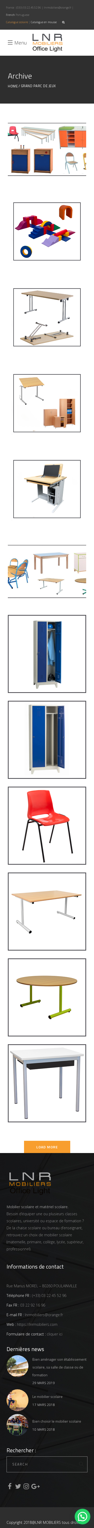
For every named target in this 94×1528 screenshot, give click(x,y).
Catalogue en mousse (44, 22)
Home (13, 86)
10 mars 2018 (43, 1429)
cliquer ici (54, 1334)
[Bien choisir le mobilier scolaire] (17, 1425)
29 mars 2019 (43, 1383)
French (10, 15)
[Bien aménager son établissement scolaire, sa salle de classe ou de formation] (17, 1366)
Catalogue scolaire (17, 22)
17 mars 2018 (43, 1405)
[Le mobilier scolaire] (17, 1400)
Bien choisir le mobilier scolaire (56, 1421)
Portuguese (22, 15)
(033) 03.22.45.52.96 (28, 7)
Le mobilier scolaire (47, 1396)
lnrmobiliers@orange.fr (57, 7)
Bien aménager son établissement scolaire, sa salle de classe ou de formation (59, 1367)
